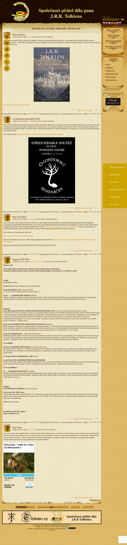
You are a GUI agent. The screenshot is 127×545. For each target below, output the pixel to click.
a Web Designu (54, 526)
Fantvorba (111, 77)
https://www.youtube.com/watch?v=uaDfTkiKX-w (63, 227)
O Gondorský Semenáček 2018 (26, 118)
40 (75, 507)
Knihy (29, 37)
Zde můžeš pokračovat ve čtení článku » (16, 105)
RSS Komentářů (113, 41)
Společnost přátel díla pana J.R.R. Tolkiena (66, 13)
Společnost (111, 80)
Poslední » (89, 507)
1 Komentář (85, 110)
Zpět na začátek (95, 500)
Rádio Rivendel (114, 175)
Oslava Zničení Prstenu (36, 261)
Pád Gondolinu (18, 34)
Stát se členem (113, 30)
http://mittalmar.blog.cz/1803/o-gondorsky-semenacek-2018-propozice (40, 134)
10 (39, 507)
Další (28, 121)
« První (29, 507)
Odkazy (109, 68)
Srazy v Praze (114, 204)
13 (48, 507)
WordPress (46, 526)
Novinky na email (113, 46)
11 (42, 507)
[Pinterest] (7, 56)
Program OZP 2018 (20, 259)
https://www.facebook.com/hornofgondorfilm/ (18, 236)
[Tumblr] (7, 62)
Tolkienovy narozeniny (117, 167)
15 (54, 507)
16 (57, 507)
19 (67, 507)
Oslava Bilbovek (114, 197)
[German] (114, 23)
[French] (109, 23)
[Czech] (103, 23)
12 (45, 507)
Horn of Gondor (19, 216)
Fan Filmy (30, 219)
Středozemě (112, 74)
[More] (7, 68)
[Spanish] (112, 23)
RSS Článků (113, 35)
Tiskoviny (110, 71)
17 (61, 507)
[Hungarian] (117, 23)
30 (72, 507)
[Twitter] (7, 49)
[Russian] (120, 23)
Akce (108, 64)
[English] (106, 23)
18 (64, 507)
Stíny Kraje (17, 427)
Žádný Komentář (83, 208)
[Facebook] (7, 37)
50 (78, 507)
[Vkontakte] (7, 43)
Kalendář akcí (114, 182)
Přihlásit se (51, 530)
